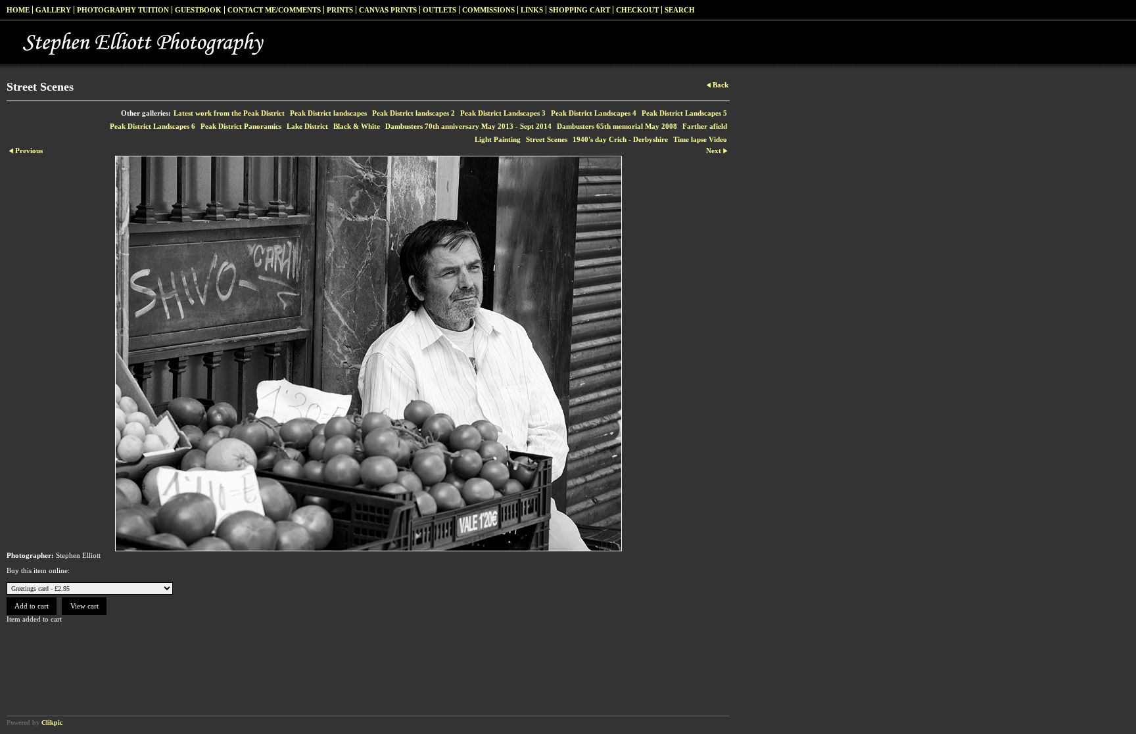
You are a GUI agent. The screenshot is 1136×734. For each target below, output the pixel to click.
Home (18, 10)
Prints (340, 10)
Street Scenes (546, 139)
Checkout (637, 10)
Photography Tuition (123, 10)
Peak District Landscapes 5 (684, 113)
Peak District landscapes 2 (413, 113)
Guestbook (198, 10)
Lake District (307, 126)
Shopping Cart (579, 10)
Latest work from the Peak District (229, 113)
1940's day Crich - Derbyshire (620, 139)
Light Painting (498, 139)
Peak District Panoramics (241, 126)
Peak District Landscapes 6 (152, 126)
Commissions (488, 10)
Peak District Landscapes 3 (503, 113)
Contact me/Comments (274, 10)
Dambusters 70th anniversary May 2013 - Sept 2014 (468, 126)
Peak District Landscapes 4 (593, 113)
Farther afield (704, 126)
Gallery (53, 10)
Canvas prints (388, 10)
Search (680, 10)
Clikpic (51, 722)
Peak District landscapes (328, 113)
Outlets (439, 10)
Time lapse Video (700, 139)
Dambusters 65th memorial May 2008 (617, 126)
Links (532, 10)
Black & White (356, 126)
